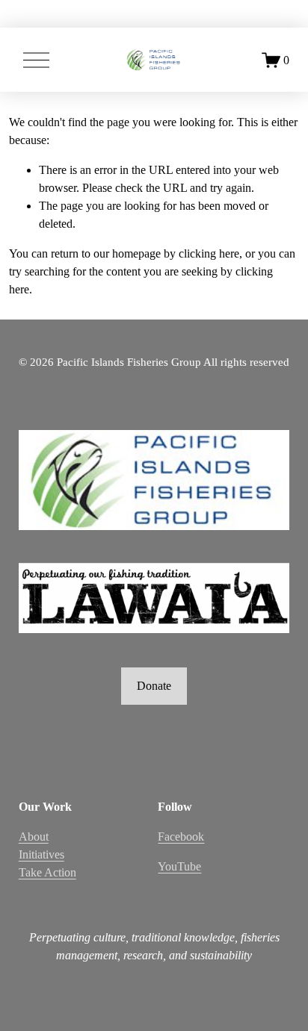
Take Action (47, 872)
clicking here (209, 253)
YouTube (179, 866)
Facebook (181, 836)
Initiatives (41, 854)
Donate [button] (154, 685)
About (34, 836)
